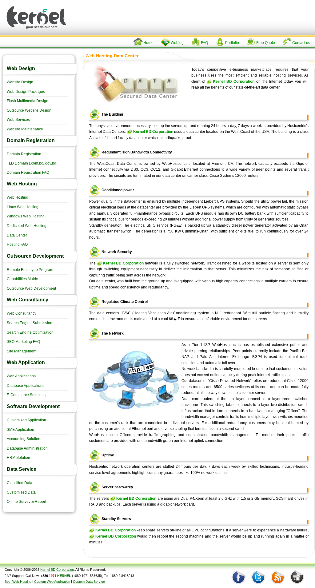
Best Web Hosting (18, 581)
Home (148, 43)
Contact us (301, 43)
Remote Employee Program (30, 270)
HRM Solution (18, 457)
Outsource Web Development (31, 288)
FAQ (204, 43)
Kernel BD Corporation (233, 81)
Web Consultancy (21, 313)
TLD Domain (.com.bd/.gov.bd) (32, 163)
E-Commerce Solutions (26, 395)
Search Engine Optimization (30, 332)
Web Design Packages (26, 91)
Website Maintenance (25, 129)
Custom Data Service (89, 581)
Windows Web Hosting (26, 216)
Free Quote (265, 43)
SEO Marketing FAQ (23, 342)
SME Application (20, 429)
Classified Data (19, 483)
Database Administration (27, 448)
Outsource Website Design (29, 110)
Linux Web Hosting (22, 207)
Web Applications (21, 376)
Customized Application (26, 420)
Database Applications (25, 385)
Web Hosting (17, 197)
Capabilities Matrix (22, 279)
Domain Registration (24, 154)
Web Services (18, 119)
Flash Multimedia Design (27, 101)
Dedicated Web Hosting (26, 226)
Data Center (17, 235)
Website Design (20, 82)
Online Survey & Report (26, 501)
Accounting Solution (23, 439)
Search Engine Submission (29, 323)
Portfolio (232, 43)
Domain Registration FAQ (28, 172)
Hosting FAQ (17, 244)
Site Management (21, 351)
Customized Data (21, 492)
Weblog (177, 43)
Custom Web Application (52, 581)
